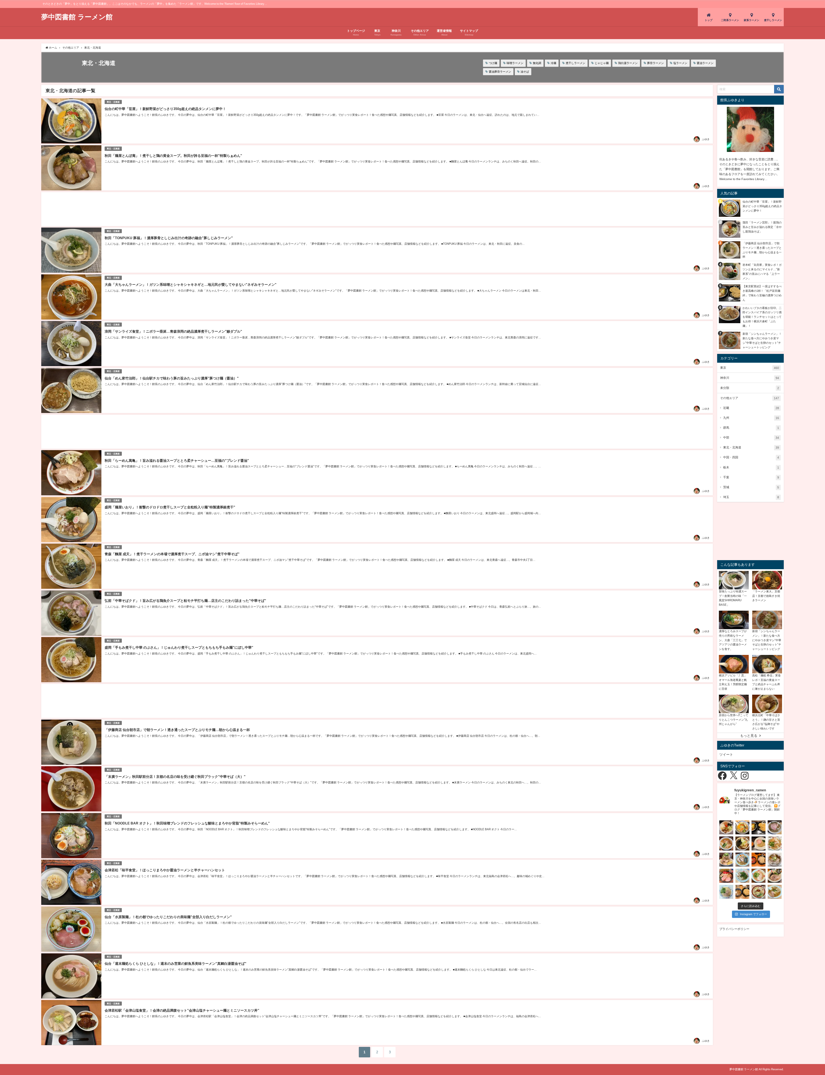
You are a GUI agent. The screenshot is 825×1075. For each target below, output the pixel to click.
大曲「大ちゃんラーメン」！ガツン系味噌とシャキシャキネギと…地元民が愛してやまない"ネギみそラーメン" (191, 284)
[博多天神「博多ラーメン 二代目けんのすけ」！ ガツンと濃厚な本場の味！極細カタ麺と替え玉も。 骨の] (775, 876)
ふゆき (706, 139)
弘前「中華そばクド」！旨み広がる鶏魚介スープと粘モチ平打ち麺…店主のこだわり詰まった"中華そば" (185, 600)
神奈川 (749, 377)
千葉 (751, 477)
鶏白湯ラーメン (628, 63)
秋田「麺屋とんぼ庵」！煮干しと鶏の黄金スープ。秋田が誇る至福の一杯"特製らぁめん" (173, 155)
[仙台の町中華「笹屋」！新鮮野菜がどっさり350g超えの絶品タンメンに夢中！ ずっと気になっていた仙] (742, 827)
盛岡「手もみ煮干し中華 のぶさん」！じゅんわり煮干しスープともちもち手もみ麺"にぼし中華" (179, 647)
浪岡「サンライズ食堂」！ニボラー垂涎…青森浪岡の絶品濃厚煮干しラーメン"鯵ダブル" (173, 331)
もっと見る (748, 735)
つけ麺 (493, 63)
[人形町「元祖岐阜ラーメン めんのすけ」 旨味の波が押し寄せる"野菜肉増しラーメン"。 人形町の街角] (758, 892)
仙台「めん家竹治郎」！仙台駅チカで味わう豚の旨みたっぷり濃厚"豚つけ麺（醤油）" (172, 378)
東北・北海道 (113, 102)
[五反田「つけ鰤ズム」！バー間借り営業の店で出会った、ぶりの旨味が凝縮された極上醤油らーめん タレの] (726, 876)
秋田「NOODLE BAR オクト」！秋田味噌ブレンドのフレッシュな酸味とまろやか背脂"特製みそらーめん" (187, 823)
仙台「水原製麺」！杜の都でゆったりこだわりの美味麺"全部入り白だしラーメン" (168, 917)
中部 (751, 437)
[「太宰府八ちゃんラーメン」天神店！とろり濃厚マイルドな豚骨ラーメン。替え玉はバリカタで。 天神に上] (758, 876)
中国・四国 (751, 457)
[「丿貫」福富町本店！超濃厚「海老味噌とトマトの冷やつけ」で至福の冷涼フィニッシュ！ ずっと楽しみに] (758, 843)
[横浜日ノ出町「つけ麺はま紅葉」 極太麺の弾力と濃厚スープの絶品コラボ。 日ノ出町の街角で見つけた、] (742, 892)
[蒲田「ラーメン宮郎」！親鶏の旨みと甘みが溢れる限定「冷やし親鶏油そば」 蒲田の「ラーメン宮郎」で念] (726, 827)
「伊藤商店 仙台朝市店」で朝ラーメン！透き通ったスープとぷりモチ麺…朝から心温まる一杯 (177, 729)
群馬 (751, 427)
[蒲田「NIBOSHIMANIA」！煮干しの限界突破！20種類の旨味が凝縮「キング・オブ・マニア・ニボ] (775, 827)
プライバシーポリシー (734, 928)
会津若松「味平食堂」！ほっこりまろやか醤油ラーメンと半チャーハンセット (165, 870)
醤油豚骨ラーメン (500, 71)
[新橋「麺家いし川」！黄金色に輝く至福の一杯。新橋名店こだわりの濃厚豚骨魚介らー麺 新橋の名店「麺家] (742, 860)
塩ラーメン (680, 63)
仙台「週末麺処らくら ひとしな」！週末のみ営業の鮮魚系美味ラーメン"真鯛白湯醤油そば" (175, 963)
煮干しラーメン (575, 63)
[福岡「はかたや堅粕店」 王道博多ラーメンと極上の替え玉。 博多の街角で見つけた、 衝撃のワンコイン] (726, 892)
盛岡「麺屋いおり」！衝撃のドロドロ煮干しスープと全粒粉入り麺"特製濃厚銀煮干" (170, 507)
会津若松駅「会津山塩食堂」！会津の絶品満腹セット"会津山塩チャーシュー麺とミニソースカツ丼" (182, 1010)
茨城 (751, 487)
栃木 (751, 467)
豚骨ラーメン (655, 63)
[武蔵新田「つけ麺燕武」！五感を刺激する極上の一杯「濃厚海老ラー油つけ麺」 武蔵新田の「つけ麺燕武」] (758, 860)
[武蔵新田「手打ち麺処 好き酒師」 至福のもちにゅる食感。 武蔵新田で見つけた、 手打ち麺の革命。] (775, 892)
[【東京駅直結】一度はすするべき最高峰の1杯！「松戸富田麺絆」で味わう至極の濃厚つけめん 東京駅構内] (758, 827)
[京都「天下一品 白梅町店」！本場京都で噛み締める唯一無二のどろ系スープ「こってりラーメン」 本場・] (775, 843)
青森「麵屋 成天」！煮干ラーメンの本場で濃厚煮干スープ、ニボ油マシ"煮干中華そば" (172, 554)
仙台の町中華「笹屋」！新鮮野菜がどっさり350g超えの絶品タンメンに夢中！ (165, 108)
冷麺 (553, 63)
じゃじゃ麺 (602, 63)
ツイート (726, 754)
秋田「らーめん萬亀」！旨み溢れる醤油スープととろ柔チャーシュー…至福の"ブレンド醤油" (177, 460)
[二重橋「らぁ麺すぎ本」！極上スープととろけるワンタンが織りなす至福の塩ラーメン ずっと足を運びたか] (726, 843)
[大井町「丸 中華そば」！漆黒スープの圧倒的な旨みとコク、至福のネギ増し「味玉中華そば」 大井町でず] (742, 843)
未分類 (749, 388)
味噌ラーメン (515, 63)
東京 (749, 367)
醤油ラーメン (705, 63)
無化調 (537, 63)
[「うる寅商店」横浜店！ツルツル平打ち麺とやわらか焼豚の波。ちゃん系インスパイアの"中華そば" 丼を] (775, 860)
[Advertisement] (170, 209)
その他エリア (749, 398)
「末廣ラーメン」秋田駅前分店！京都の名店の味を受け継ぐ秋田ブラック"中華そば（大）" (175, 776)
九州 (751, 417)
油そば (525, 71)
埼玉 (751, 497)
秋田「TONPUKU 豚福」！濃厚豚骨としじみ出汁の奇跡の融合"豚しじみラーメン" (169, 238)
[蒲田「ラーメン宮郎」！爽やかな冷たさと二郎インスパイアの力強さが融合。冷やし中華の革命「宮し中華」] (726, 860)
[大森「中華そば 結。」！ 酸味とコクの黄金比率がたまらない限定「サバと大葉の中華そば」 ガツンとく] (742, 876)
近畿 (751, 408)
